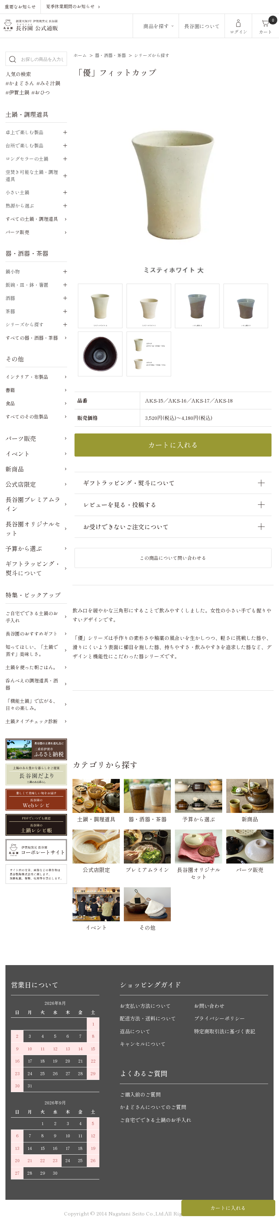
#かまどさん (19, 83)
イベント (17, 453)
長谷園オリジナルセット (33, 528)
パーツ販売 (17, 232)
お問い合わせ (209, 1005)
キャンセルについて (143, 1043)
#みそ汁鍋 (48, 83)
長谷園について (202, 26)
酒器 (10, 298)
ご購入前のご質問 (140, 1094)
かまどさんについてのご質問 (153, 1106)
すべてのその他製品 (26, 416)
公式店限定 (20, 484)
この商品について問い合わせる (173, 557)
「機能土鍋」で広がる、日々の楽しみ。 (31, 704)
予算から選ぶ (23, 548)
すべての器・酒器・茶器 (31, 337)
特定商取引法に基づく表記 (224, 1031)
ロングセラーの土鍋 (26, 158)
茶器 (10, 311)
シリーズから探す (151, 55)
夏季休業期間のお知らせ (70, 6)
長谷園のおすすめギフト (31, 633)
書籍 (10, 390)
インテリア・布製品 (26, 376)
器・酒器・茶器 (110, 55)
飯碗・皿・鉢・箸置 (26, 284)
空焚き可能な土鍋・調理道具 (31, 175)
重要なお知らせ (20, 6)
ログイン (238, 32)
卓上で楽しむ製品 (24, 132)
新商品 (14, 468)
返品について (135, 1031)
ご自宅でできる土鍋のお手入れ (31, 617)
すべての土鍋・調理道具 (31, 218)
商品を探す (156, 26)
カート (265, 32)
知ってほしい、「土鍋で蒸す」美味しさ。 (31, 650)
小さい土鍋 (17, 192)
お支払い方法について (145, 1005)
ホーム (80, 55)
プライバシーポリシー (219, 1018)
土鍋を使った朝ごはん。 (31, 667)
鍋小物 (12, 271)
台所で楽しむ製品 (24, 145)
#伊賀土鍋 (17, 92)
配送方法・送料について (148, 1018)
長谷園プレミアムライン (33, 504)
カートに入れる (228, 1207)
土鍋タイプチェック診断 (31, 721)
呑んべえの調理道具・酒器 (31, 684)
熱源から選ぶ (19, 205)
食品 (10, 403)
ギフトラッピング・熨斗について (33, 568)
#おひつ (40, 92)
